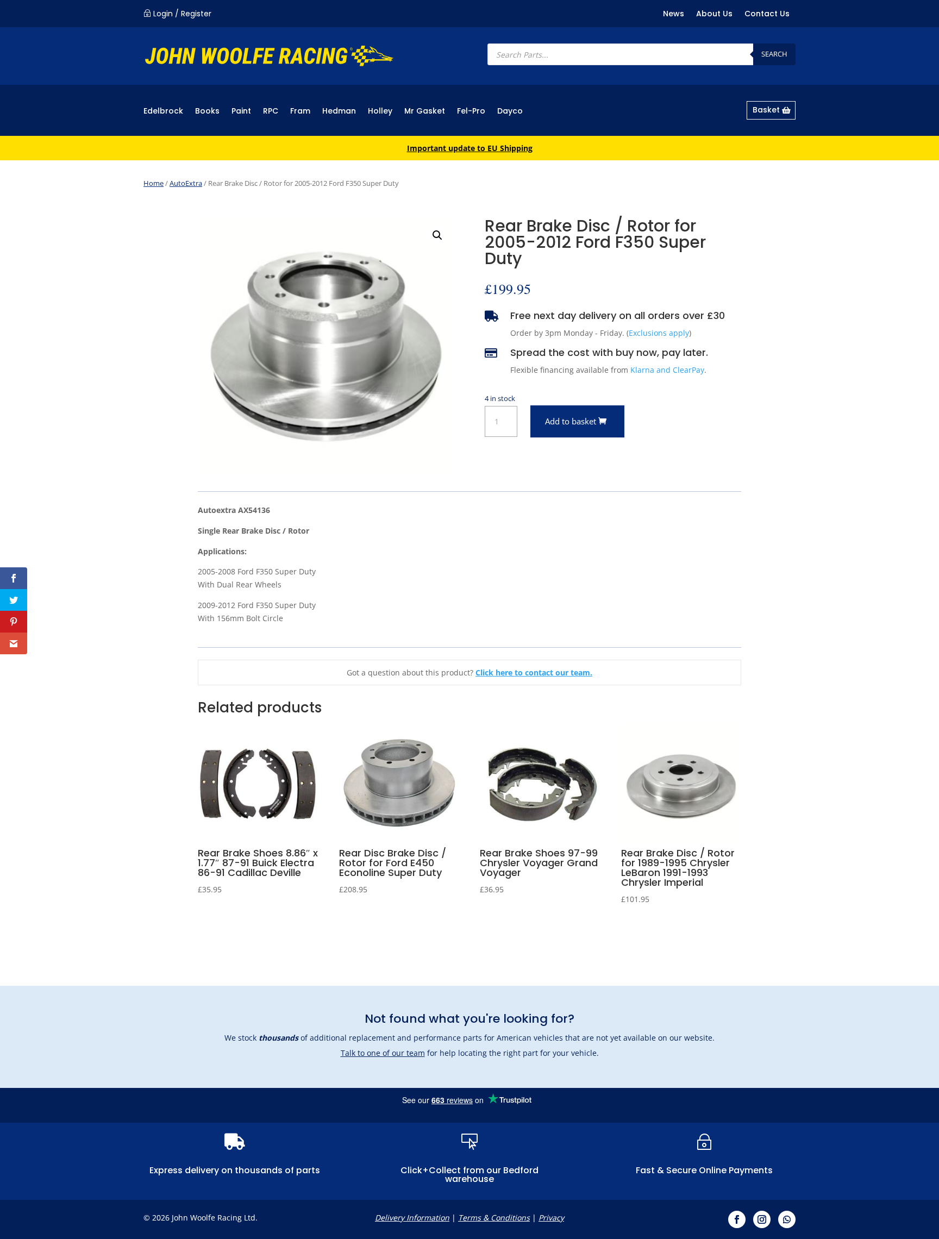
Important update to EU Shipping (470, 148)
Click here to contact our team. (533, 672)
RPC (270, 111)
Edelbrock (163, 111)
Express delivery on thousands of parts (234, 1170)
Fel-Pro (471, 111)
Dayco (510, 111)
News (673, 14)
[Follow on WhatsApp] (787, 1219)
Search (774, 54)
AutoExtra (186, 183)
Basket (766, 109)
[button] (437, 235)
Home (153, 183)
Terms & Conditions (494, 1217)
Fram (300, 111)
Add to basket (570, 421)
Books (207, 111)
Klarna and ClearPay (667, 370)
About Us (714, 14)
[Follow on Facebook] (737, 1219)
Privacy (551, 1217)
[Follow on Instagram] (762, 1219)
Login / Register (182, 13)
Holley (380, 111)
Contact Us (767, 14)
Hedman (339, 111)
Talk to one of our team (383, 1053)
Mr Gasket (424, 111)
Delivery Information (412, 1217)
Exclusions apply (659, 333)
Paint (241, 111)
